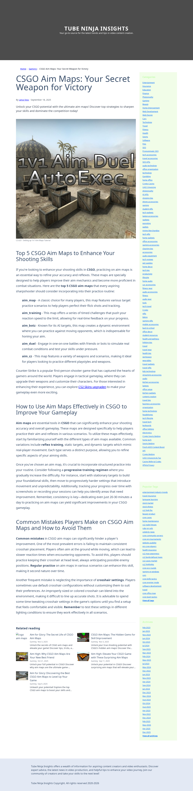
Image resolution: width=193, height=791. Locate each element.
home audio (147, 281)
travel (144, 346)
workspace (147, 357)
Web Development (150, 111)
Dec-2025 (146, 732)
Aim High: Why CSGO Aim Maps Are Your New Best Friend (50, 655)
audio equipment (149, 256)
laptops (145, 386)
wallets (145, 227)
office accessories (150, 241)
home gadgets (148, 238)
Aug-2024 (146, 700)
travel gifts (146, 367)
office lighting (148, 429)
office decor (147, 331)
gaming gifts (147, 321)
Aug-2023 (146, 707)
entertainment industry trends (155, 492)
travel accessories (150, 158)
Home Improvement (151, 108)
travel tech (146, 422)
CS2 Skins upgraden (92, 387)
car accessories (149, 284)
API (143, 450)
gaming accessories (150, 245)
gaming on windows (150, 571)
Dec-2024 (146, 718)
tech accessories (149, 155)
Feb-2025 (146, 721)
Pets (144, 144)
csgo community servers (152, 535)
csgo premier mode (150, 582)
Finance (145, 93)
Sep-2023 (146, 649)
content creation (149, 396)
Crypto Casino (148, 183)
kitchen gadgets (149, 393)
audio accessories (150, 292)
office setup (147, 389)
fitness (145, 295)
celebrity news (148, 532)
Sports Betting (148, 443)
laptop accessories (150, 216)
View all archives (150, 736)
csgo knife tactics (149, 579)
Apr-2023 (146, 710)
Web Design (147, 115)
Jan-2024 (146, 689)
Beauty (145, 104)
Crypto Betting (148, 454)
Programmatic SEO (150, 151)
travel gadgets (148, 364)
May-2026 (146, 725)
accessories (147, 252)
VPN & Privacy (148, 465)
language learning (150, 499)
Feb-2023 (146, 627)
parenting (146, 223)
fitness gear (147, 288)
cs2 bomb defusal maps (152, 557)
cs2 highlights (148, 564)
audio (144, 378)
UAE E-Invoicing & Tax (151, 458)
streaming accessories (151, 375)
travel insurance (149, 496)
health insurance (149, 550)
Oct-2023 (146, 642)
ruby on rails (147, 528)
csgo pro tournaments (151, 539)
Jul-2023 (145, 663)
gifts (144, 313)
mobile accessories (150, 324)
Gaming (33, 68)
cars (144, 575)
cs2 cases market (149, 561)
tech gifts (146, 234)
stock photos (147, 506)
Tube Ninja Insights (96, 28)
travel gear (147, 349)
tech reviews (147, 259)
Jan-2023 (146, 631)
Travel (145, 126)
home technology (149, 411)
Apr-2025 (146, 728)
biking (144, 317)
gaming (145, 205)
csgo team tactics (149, 597)
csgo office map (149, 593)
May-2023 (146, 660)
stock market (147, 503)
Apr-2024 (146, 681)
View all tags (148, 600)
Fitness (145, 129)
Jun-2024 (146, 638)
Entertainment (148, 82)
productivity (147, 274)
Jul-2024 (145, 645)
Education (146, 90)
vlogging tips (147, 198)
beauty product (148, 514)
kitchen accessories (150, 382)
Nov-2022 (146, 714)
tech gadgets (147, 212)
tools (144, 303)
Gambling (146, 176)
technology (147, 173)
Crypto (145, 310)
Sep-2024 (146, 685)
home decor (147, 266)
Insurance (146, 86)
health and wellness (150, 339)
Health (145, 133)
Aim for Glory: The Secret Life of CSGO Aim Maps (51, 636)
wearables (146, 360)
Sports (145, 136)
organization (147, 407)
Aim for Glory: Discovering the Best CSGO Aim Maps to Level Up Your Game (50, 676)
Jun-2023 (146, 674)
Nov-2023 (146, 678)
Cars (144, 118)
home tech (146, 440)
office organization (150, 169)
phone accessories (150, 201)
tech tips (146, 270)
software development (151, 586)
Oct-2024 (146, 703)
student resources (150, 335)
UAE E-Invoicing (149, 187)
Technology (147, 122)
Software (146, 140)
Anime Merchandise (150, 230)
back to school (148, 328)
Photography (147, 97)
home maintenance (150, 521)
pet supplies (147, 263)
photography (147, 191)
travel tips (146, 400)
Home (23, 68)
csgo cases (147, 517)
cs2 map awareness (150, 553)
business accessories (151, 404)
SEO (144, 147)
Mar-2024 (146, 696)
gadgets (145, 220)
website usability (149, 543)
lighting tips (147, 342)
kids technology (148, 371)
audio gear (147, 299)
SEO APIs (146, 162)
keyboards (146, 425)
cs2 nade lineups (149, 524)
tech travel (146, 306)
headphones (147, 414)
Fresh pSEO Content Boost (153, 447)
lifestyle (145, 277)
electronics (147, 432)
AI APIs (145, 194)
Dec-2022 (146, 671)
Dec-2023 (146, 692)
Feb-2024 (146, 656)
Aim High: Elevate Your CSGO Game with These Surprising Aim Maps (111, 655)
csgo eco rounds (149, 568)
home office (147, 180)
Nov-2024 (146, 635)
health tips (146, 353)
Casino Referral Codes (151, 461)
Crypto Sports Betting (151, 436)
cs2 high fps (147, 510)
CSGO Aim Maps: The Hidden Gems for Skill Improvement (113, 636)
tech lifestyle (147, 418)
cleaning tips (147, 248)
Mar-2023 (146, 653)
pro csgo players (149, 546)
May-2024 (146, 667)
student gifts (147, 209)
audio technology (149, 165)
